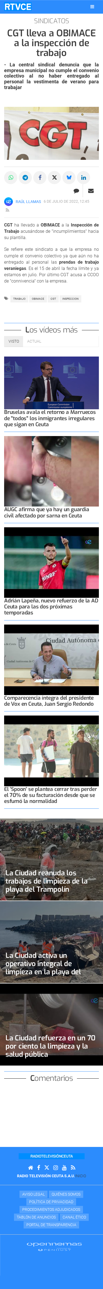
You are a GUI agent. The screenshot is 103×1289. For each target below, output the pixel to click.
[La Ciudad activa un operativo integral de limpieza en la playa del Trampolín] (51, 942)
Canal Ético (74, 1217)
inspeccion (70, 298)
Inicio (80, 1176)
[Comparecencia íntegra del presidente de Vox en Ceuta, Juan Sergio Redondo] (51, 660)
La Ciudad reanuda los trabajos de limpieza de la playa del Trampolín (46, 881)
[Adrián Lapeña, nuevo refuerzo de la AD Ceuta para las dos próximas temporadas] (51, 562)
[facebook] (38, 1168)
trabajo (19, 298)
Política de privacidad (51, 1202)
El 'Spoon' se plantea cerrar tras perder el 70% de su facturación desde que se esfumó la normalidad (50, 795)
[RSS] (73, 1168)
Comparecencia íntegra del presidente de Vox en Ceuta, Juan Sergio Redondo (49, 700)
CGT (53, 298)
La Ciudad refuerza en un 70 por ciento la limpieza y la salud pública (50, 1046)
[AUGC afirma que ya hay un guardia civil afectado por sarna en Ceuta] (51, 471)
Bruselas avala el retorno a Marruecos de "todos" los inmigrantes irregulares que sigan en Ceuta (50, 418)
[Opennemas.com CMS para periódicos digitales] (54, 1246)
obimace (38, 298)
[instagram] (55, 1168)
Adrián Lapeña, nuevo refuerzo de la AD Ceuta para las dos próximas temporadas (51, 606)
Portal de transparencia (51, 1225)
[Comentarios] (76, 190)
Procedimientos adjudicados (51, 1209)
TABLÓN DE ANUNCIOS (36, 1217)
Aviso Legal (33, 1194)
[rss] (7, 210)
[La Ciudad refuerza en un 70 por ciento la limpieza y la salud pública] (51, 1025)
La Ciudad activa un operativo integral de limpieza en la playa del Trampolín (43, 968)
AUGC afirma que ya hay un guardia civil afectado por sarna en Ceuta (46, 512)
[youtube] (64, 1168)
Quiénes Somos (66, 1194)
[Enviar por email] (91, 190)
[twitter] (46, 1168)
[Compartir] (10, 177)
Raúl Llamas (28, 201)
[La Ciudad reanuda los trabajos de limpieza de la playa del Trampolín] (51, 859)
